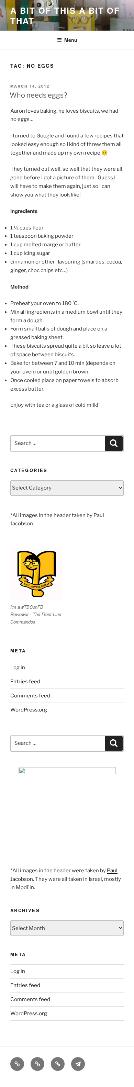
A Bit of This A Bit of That (65, 15)
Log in (17, 667)
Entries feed (25, 682)
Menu (70, 39)
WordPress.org (28, 710)
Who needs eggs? (38, 95)
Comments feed (30, 696)
